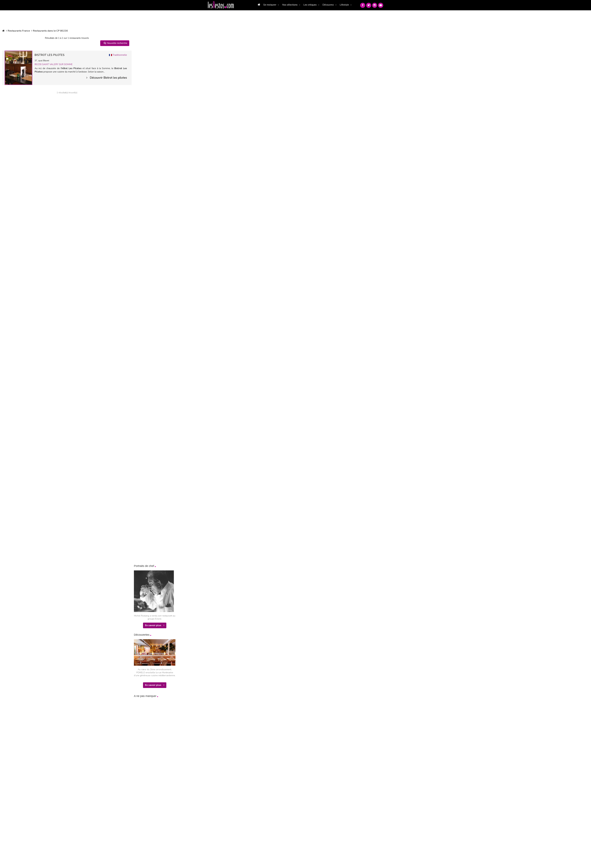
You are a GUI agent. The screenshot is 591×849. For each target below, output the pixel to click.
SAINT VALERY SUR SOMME (57, 64)
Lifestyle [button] (344, 4)
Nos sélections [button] (290, 4)
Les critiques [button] (310, 4)
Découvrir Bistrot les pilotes (108, 78)
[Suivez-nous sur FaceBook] (362, 5)
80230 (38, 64)
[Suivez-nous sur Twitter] (368, 5)
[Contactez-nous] (380, 5)
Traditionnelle (120, 54)
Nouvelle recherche (116, 43)
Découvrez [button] (328, 4)
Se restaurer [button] (269, 4)
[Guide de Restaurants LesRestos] (221, 5)
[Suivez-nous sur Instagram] (374, 5)
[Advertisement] (157, 749)
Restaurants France (19, 30)
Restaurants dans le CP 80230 (50, 30)
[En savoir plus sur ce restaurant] (18, 67)
